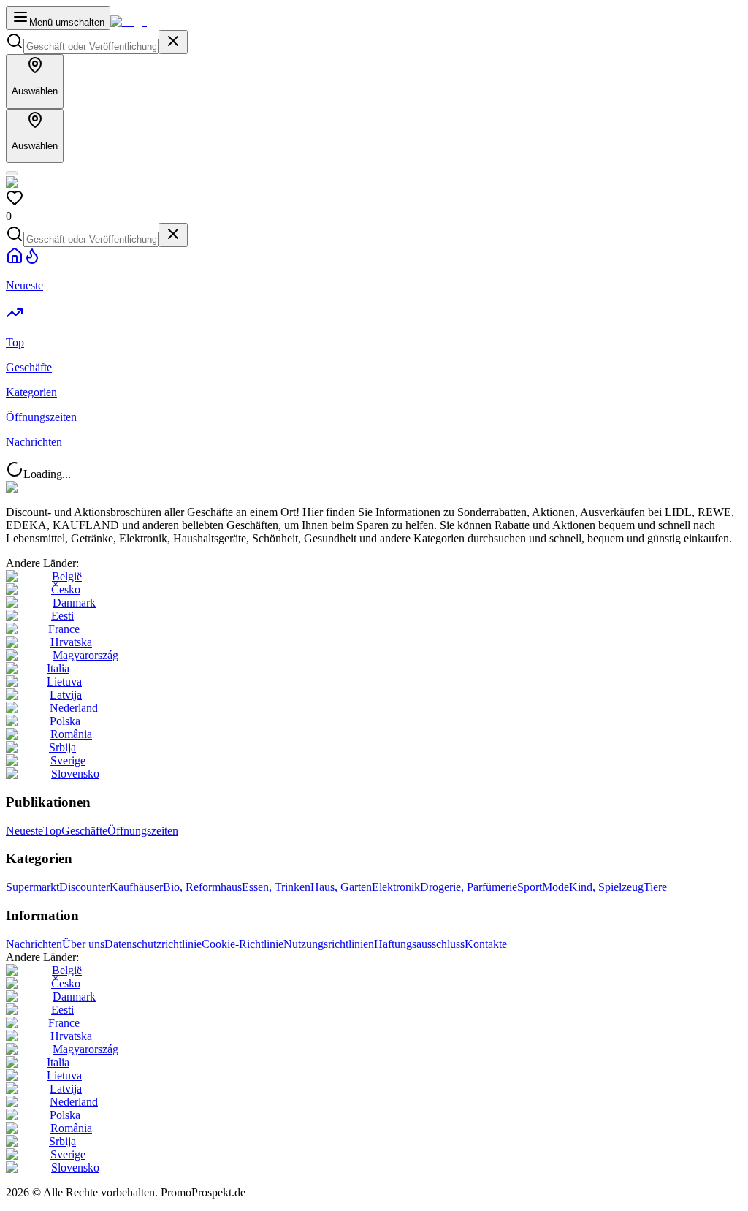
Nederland (74, 708)
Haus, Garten (341, 887)
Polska (65, 721)
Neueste (24, 830)
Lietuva (64, 681)
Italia (58, 668)
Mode (555, 887)
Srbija (62, 747)
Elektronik (396, 887)
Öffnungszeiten (142, 830)
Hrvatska (71, 642)
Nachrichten (34, 944)
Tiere (655, 887)
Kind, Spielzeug (606, 887)
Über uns (83, 944)
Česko (65, 589)
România (71, 734)
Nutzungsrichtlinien (328, 944)
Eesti (62, 616)
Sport (529, 887)
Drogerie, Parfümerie (468, 887)
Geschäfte (84, 830)
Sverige (67, 760)
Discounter (84, 887)
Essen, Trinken (276, 887)
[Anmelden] (12, 173)
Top (52, 830)
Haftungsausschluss (419, 944)
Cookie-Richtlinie (242, 944)
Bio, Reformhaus (202, 887)
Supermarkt (32, 887)
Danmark (74, 602)
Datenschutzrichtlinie (153, 944)
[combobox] (91, 46)
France (64, 629)
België (67, 576)
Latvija (66, 694)
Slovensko (75, 773)
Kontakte (486, 944)
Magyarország (85, 655)
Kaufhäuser (136, 887)
